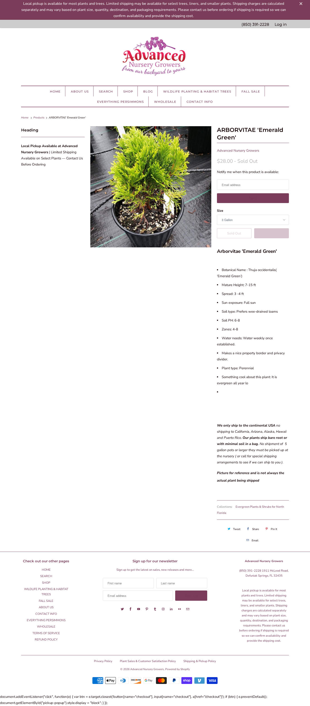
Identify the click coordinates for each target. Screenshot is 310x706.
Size (220, 211)
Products (39, 117)
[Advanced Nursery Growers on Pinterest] (147, 609)
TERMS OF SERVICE (46, 633)
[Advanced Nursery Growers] (155, 58)
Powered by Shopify (177, 669)
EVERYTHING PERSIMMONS (120, 101)
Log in (281, 24)
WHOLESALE (165, 101)
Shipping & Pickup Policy (199, 661)
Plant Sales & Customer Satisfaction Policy (148, 661)
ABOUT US (80, 91)
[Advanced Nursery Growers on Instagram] (163, 609)
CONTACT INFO (200, 101)
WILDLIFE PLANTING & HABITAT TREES (197, 91)
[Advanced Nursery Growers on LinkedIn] (171, 609)
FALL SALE (250, 91)
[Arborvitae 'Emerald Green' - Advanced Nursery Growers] (150, 186)
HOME (55, 91)
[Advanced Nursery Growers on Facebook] (130, 609)
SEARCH (106, 91)
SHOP (128, 91)
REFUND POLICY (46, 640)
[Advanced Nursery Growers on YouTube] (139, 609)
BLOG (148, 91)
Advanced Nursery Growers (238, 150)
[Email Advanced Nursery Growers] (188, 609)
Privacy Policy (103, 661)
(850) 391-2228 (255, 24)
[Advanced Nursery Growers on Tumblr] (155, 609)
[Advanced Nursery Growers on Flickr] (179, 609)
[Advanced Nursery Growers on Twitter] (122, 609)
